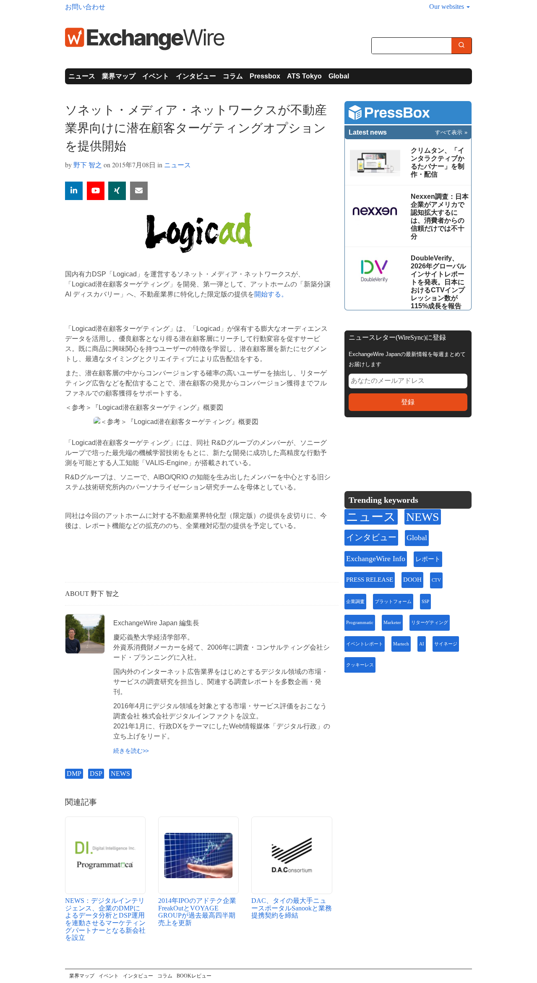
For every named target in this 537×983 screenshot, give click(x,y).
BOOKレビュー (194, 975)
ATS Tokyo (304, 76)
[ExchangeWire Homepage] (144, 38)
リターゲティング (429, 622)
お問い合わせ (85, 6)
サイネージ (445, 644)
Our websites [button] (447, 6)
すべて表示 (448, 132)
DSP (96, 773)
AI (421, 644)
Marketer (392, 622)
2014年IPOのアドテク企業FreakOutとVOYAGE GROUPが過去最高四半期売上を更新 (197, 911)
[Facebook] (393, 450)
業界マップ (119, 76)
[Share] (74, 191)
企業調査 (355, 601)
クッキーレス (360, 665)
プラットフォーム (393, 601)
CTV (436, 580)
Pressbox (265, 76)
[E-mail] (139, 191)
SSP (425, 601)
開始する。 (271, 294)
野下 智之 (87, 164)
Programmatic (359, 622)
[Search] (461, 46)
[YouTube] (95, 191)
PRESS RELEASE (369, 579)
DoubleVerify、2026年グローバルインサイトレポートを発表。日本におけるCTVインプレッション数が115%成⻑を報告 (438, 282)
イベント (155, 76)
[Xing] (117, 191)
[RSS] (432, 450)
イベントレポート (364, 644)
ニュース (81, 76)
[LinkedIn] (412, 450)
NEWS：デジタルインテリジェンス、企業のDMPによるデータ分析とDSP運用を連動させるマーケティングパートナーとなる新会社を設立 (105, 919)
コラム (233, 76)
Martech (401, 644)
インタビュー (196, 76)
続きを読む (128, 750)
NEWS (120, 773)
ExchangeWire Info (375, 558)
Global (338, 76)
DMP (74, 773)
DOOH (412, 579)
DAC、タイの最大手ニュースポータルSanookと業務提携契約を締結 (291, 908)
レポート (428, 559)
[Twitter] (372, 450)
